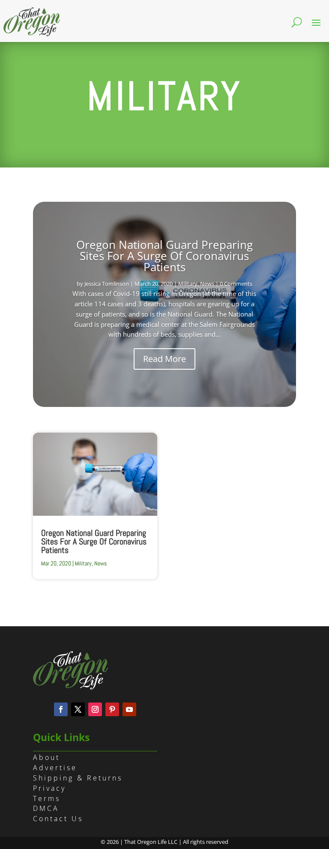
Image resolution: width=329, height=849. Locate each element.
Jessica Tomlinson (106, 283)
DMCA (46, 808)
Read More (164, 359)
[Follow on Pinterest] (112, 709)
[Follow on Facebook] (61, 709)
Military (187, 283)
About (46, 757)
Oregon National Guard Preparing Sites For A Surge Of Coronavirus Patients (164, 256)
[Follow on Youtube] (129, 709)
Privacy (49, 788)
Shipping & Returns (78, 778)
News (207, 283)
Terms (46, 798)
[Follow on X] (78, 709)
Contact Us (58, 818)
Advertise (55, 767)
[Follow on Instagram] (95, 709)
